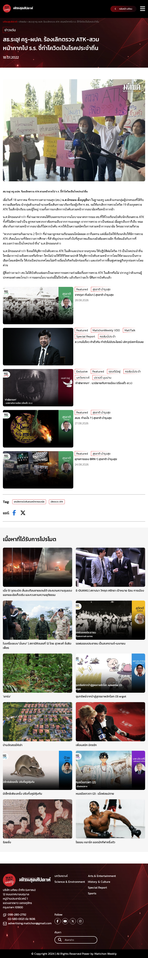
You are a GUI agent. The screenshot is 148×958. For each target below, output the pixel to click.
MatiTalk (130, 330)
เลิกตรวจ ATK (57, 501)
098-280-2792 (17, 914)
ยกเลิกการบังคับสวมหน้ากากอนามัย (29, 501)
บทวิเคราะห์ (82, 377)
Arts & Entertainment (102, 876)
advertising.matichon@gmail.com (30, 923)
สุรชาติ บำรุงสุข (101, 289)
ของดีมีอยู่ (114, 371)
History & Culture (99, 881)
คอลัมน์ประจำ (108, 336)
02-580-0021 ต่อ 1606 (21, 919)
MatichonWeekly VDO (106, 330)
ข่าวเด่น (10, 30)
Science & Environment (70, 881)
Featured (82, 289)
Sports (92, 893)
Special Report (85, 336)
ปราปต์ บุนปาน (102, 377)
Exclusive (82, 371)
